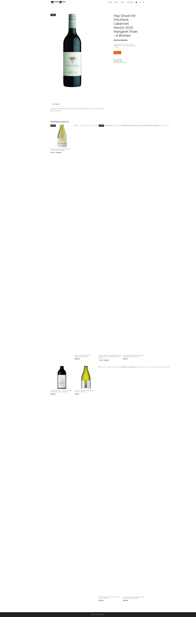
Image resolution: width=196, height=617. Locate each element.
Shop (116, 2)
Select (117, 52)
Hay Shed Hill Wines (121, 62)
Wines (119, 44)
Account (130, 2)
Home (110, 2)
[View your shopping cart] (136, 2)
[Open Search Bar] (140, 2)
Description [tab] (56, 104)
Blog (122, 2)
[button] (143, 2)
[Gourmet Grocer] (58, 2)
